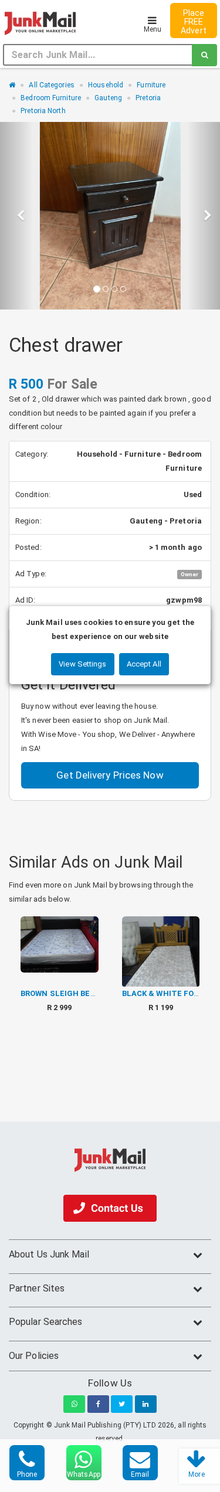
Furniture (151, 85)
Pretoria (148, 98)
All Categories (51, 85)
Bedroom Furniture (51, 98)
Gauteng (108, 98)
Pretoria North (43, 111)
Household (105, 85)
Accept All (144, 664)
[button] (16, 216)
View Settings (82, 664)
